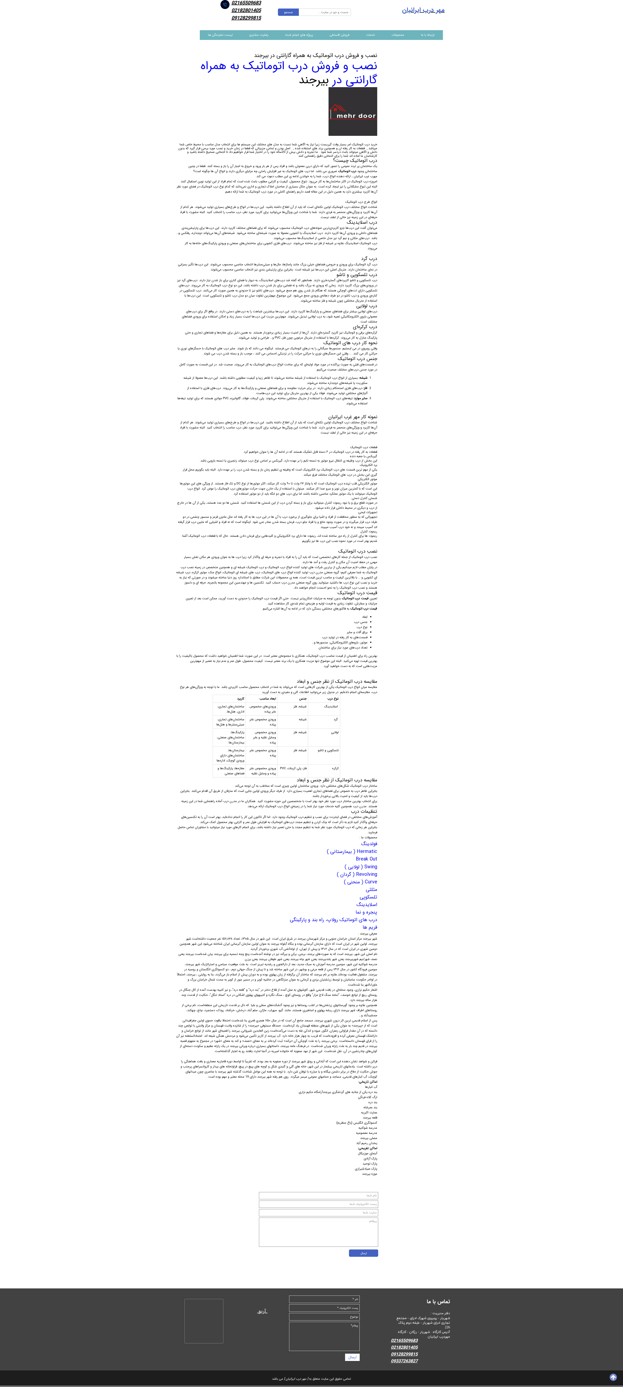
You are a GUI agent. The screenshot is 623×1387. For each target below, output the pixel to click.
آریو (262, 1311)
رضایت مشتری (258, 35)
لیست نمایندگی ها (220, 35)
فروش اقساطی (339, 35)
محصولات (398, 35)
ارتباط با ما (428, 35)
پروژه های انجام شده (299, 35)
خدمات (370, 35)
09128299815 (246, 18)
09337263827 (404, 1361)
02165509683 (404, 1340)
